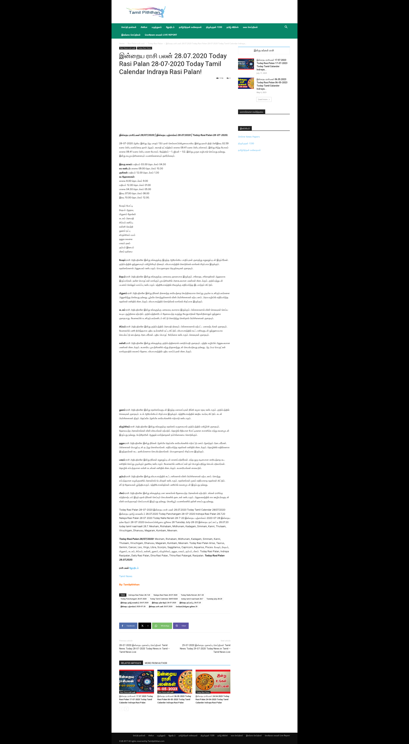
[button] (286, 27)
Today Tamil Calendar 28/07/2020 (164, 599)
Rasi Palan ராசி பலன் (136, 43)
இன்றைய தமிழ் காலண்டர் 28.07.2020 (134, 602)
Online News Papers (249, 136)
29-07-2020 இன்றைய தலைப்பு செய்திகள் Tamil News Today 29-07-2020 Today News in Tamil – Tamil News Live (205, 648)
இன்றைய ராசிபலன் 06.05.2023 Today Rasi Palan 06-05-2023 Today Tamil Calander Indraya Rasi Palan (174, 699)
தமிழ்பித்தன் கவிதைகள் (190, 27)
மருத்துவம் (157, 27)
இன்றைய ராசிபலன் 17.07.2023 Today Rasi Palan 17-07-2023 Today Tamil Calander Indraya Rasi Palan (136, 699)
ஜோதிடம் (170, 27)
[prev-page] (121, 709)
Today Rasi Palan (155, 43)
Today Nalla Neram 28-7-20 (192, 595)
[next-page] (126, 709)
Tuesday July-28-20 (214, 599)
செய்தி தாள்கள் (128, 27)
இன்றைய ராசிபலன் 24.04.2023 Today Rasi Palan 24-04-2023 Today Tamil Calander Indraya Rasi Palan (212, 699)
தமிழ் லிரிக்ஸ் (233, 27)
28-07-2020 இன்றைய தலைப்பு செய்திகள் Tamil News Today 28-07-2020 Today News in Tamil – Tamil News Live (144, 648)
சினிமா (144, 27)
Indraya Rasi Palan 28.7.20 (139, 595)
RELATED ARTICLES (131, 663)
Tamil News (125, 576)
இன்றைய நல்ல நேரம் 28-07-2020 (164, 602)
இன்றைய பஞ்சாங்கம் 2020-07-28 (133, 606)
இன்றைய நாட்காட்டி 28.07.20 (190, 602)
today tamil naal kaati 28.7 (192, 599)
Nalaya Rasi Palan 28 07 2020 (165, 595)
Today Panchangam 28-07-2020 (134, 599)
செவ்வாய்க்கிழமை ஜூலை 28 (186, 606)
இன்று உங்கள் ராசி (264, 50)
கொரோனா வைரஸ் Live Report (161, 34)
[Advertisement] (232, 11)
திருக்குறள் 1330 (214, 27)
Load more (263, 99)
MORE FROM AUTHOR (156, 663)
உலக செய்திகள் (250, 27)
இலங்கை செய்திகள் (130, 34)
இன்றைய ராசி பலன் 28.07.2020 (160, 606)
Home (122, 43)
